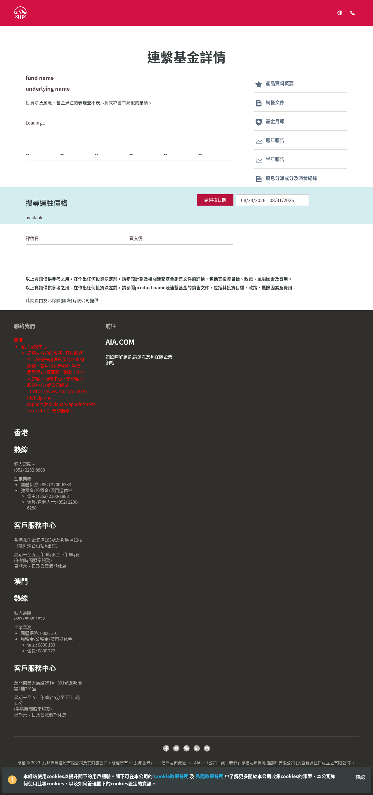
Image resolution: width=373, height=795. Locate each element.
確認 (360, 776)
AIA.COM (120, 342)
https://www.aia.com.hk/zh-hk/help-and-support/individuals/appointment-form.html (61, 401)
